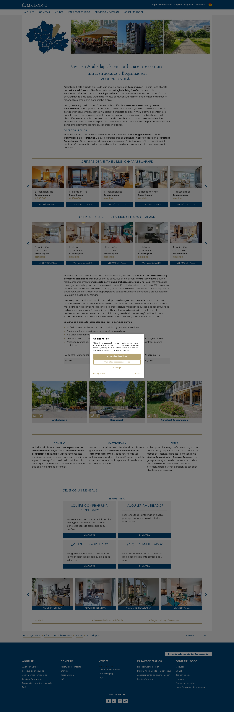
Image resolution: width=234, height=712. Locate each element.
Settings (117, 368)
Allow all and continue (117, 356)
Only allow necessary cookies (117, 362)
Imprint (138, 373)
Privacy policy (99, 373)
